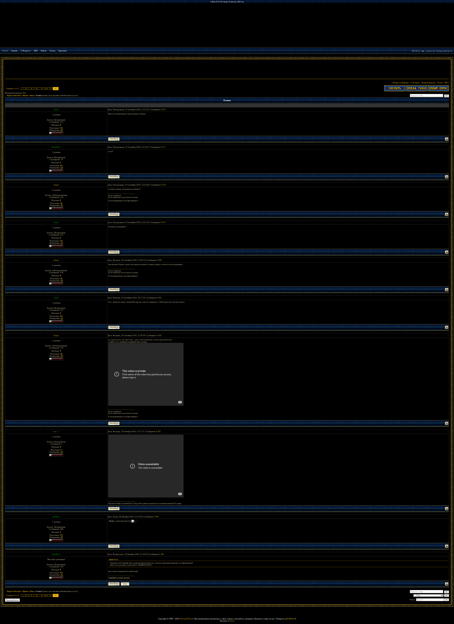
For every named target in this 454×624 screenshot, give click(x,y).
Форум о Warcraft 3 (14, 95)
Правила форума (428, 82)
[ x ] (6, 51)
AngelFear (56, 554)
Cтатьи (52, 51)
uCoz (232, 621)
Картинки (63, 51)
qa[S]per (56, 517)
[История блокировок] (62, 130)
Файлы (43, 51)
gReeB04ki (289, 619)
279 (163, 222)
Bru (24, 93)
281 (160, 298)
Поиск (440, 82)
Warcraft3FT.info (187, 619)
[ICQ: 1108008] (125, 584)
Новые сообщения (401, 82)
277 (163, 147)
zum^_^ (56, 431)
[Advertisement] (227, 69)
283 (159, 431)
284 (157, 517)
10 (45, 88)
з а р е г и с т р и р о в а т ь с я (439, 51)
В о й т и (416, 51)
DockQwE (56, 147)
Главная (14, 51)
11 (50, 88)
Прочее (25, 95)
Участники (415, 82)
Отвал (32, 95)
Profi (56, 109)
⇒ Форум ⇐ (26, 51)
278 (163, 185)
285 (162, 554)
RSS (35, 51)
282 (160, 335)
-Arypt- (56, 185)
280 (160, 260)
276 (163, 109)
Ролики (38, 95)
